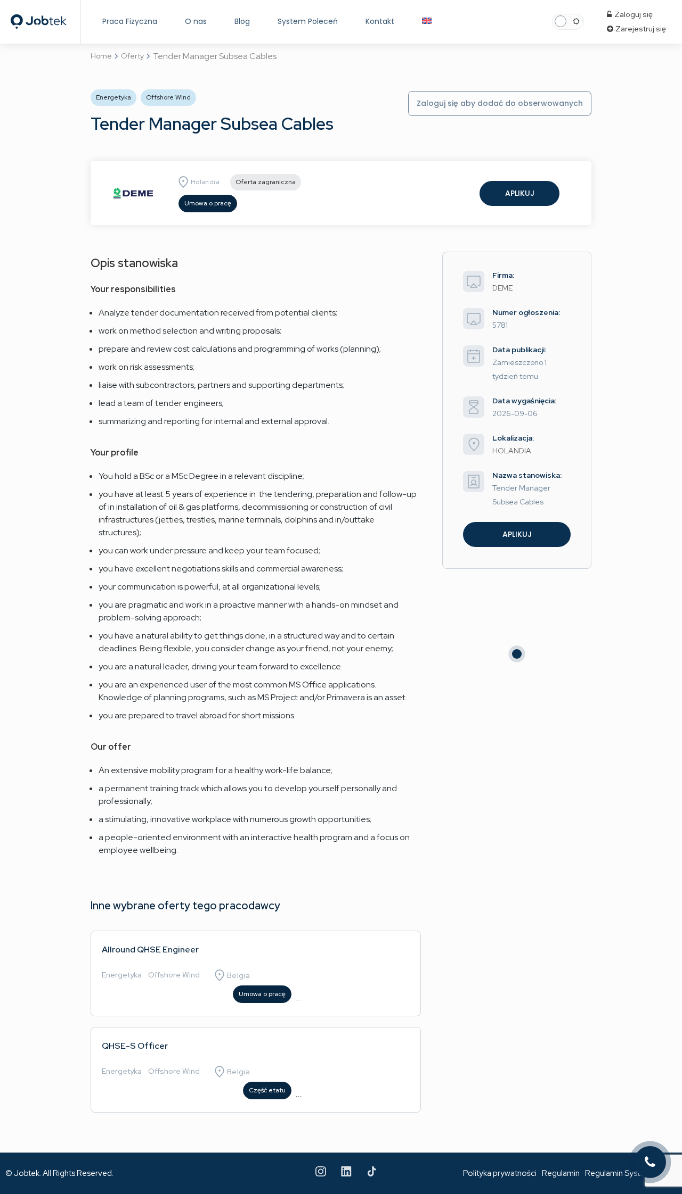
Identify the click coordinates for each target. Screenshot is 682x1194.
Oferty (132, 56)
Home (101, 56)
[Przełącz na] (427, 21)
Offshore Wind (174, 975)
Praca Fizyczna (129, 21)
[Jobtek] (39, 12)
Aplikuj (519, 193)
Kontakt (380, 21)
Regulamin (561, 1173)
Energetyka (122, 975)
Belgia (238, 975)
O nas (196, 21)
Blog (242, 21)
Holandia (205, 182)
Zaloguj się (633, 14)
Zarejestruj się (640, 29)
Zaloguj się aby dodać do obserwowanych (500, 103)
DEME (502, 288)
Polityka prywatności (500, 1173)
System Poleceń (308, 21)
